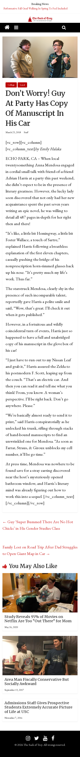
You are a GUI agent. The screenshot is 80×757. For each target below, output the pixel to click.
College (11, 84)
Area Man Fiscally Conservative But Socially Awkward (37, 681)
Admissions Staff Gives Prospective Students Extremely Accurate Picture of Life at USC (38, 707)
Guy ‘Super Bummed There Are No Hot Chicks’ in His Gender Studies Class (37, 525)
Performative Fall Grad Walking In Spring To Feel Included (35, 8)
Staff (26, 132)
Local (22, 84)
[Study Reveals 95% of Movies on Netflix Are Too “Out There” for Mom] (40, 576)
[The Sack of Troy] (40, 19)
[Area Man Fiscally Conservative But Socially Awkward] (40, 639)
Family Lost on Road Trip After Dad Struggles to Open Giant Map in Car (40, 550)
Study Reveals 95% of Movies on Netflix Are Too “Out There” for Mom (38, 618)
